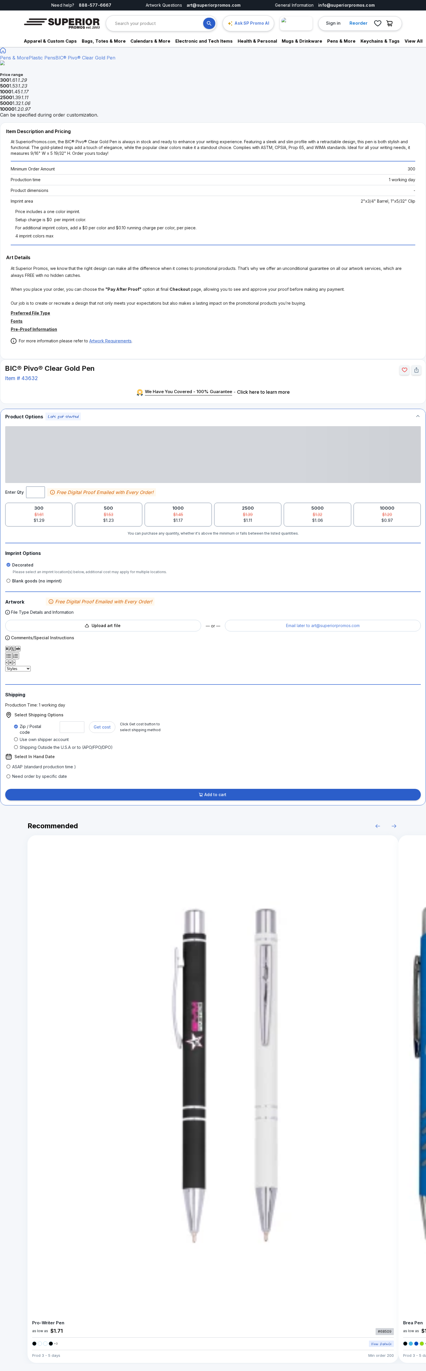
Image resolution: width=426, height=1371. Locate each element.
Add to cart (215, 794)
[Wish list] (377, 23)
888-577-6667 (95, 5)
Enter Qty (14, 492)
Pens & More (14, 58)
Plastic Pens (42, 58)
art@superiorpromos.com (214, 5)
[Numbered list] (15, 655)
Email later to (323, 625)
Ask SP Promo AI (251, 23)
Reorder (358, 23)
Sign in (333, 23)
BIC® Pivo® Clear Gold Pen (85, 58)
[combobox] (159, 23)
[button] (213, 416)
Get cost (102, 726)
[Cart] (391, 23)
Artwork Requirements (110, 340)
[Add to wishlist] (404, 370)
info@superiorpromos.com (346, 5)
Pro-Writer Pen (48, 1322)
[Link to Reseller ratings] (296, 23)
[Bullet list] (8, 655)
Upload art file (106, 625)
